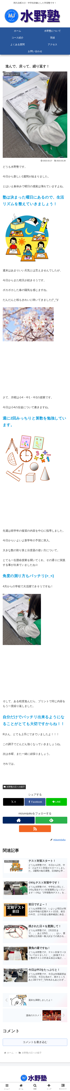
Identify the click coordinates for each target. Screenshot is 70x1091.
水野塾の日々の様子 (15, 787)
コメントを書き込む (35, 1042)
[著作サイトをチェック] (19, 820)
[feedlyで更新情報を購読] (51, 820)
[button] (63, 672)
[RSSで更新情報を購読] (35, 828)
